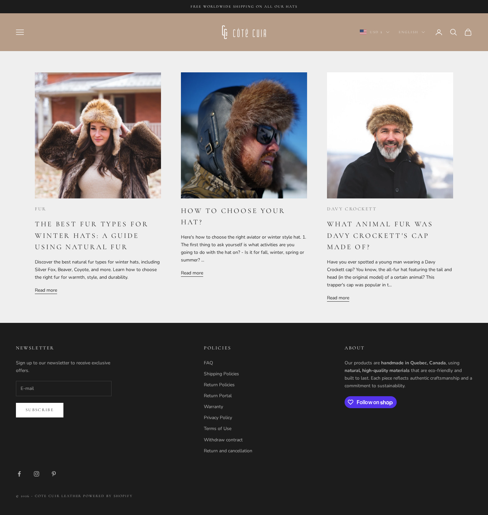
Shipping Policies (221, 374)
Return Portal (218, 396)
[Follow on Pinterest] (53, 474)
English (408, 32)
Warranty (213, 407)
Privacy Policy (218, 417)
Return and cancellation (228, 451)
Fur (40, 209)
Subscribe (40, 409)
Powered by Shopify (108, 496)
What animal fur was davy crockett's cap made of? (380, 235)
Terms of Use (217, 428)
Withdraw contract (223, 440)
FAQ (208, 363)
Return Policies (219, 385)
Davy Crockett (352, 209)
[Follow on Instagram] (36, 474)
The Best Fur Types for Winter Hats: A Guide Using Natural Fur (92, 235)
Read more (46, 290)
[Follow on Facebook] (19, 474)
